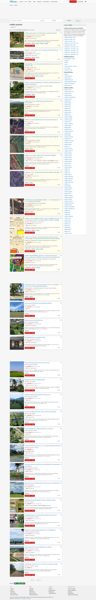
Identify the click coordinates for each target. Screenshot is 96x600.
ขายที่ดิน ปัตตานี (67, 229)
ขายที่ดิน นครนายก (68, 119)
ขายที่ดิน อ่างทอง (68, 99)
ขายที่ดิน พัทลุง (67, 227)
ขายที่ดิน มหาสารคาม (68, 150)
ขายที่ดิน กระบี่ (67, 210)
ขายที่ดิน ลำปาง (67, 165)
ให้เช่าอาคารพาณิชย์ (33, 594)
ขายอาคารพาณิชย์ (14, 594)
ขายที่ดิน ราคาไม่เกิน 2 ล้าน (69, 41)
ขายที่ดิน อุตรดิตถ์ (68, 167)
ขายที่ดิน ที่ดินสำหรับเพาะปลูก (70, 81)
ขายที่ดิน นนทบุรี (67, 93)
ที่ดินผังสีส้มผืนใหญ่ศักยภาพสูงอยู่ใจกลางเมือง (35, 337)
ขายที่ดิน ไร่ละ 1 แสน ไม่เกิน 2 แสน (71, 48)
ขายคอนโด (66, 60)
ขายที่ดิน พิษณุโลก (68, 187)
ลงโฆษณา (39, 1)
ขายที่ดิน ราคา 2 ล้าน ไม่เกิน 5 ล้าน (71, 43)
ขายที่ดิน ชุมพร (67, 220)
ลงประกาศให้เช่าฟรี (72, 590)
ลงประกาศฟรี (54, 1)
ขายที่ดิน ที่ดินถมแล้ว (68, 79)
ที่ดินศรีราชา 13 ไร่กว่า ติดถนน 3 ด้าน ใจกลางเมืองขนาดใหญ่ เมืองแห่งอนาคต (41, 50)
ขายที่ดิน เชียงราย (68, 174)
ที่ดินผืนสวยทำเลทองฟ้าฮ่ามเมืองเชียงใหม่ (34, 320)
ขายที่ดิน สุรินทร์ (67, 127)
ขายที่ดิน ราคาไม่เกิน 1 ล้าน (69, 39)
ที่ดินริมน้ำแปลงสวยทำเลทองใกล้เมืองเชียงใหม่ (35, 379)
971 (38, 579)
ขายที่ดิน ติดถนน (67, 78)
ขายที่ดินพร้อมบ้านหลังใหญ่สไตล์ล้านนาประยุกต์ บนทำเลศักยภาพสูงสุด (40, 500)
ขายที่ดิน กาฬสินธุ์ (68, 153)
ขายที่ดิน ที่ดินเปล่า (68, 76)
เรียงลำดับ (58, 30)
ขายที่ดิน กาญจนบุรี (68, 195)
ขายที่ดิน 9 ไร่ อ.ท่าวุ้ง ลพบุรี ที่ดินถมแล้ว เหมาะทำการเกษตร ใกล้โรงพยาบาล (41, 119)
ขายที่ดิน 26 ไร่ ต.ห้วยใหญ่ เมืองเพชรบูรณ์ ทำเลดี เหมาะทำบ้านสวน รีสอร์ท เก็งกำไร (42, 137)
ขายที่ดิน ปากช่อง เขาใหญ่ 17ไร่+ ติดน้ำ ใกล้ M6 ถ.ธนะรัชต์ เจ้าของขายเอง (41, 33)
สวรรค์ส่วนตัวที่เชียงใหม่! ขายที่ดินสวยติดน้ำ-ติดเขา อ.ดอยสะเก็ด (39, 428)
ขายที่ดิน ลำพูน (67, 163)
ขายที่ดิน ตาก (67, 184)
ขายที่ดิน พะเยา (67, 172)
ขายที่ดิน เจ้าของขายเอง (69, 83)
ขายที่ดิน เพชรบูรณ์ (68, 191)
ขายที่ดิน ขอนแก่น (68, 142)
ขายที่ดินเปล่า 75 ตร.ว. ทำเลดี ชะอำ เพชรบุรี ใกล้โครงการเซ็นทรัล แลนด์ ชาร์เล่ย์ (42, 172)
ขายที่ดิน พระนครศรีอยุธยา (69, 97)
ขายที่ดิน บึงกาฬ (67, 138)
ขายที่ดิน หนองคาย (68, 148)
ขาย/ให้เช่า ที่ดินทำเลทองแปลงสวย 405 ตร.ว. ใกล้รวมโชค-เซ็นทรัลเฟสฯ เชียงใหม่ (42, 445)
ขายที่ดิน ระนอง (67, 218)
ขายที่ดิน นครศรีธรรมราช (69, 208)
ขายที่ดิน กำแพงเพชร (68, 182)
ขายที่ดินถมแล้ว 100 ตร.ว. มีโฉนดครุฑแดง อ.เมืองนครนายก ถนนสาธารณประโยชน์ (39, 102)
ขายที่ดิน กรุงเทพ (68, 89)
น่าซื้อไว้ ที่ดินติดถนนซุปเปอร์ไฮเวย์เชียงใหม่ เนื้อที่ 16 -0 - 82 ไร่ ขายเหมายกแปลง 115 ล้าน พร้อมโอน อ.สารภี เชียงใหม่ (42, 200)
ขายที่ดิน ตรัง (67, 225)
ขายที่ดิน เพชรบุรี (67, 204)
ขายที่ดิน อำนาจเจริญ (68, 136)
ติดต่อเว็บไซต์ (70, 593)
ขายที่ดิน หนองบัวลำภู (69, 140)
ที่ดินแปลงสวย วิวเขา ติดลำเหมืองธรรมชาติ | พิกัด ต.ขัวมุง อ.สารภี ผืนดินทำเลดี (42, 483)
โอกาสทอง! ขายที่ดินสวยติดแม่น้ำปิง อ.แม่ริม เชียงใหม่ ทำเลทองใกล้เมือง (40, 411)
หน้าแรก (21, 1)
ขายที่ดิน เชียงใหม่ (68, 161)
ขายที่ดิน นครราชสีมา (68, 123)
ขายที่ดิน (15, 5)
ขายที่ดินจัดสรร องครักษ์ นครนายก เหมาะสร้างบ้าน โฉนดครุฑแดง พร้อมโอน (41, 564)
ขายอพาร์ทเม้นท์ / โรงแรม (69, 58)
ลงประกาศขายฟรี (71, 588)
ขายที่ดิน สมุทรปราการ (69, 91)
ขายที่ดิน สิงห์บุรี (67, 102)
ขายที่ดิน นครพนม (68, 157)
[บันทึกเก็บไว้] (61, 33)
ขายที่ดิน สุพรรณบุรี (68, 197)
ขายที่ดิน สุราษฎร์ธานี (68, 216)
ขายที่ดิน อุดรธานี (67, 144)
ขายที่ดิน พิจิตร (67, 189)
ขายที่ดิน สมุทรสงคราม (69, 203)
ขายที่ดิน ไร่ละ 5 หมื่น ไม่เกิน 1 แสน (71, 46)
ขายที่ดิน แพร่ (67, 169)
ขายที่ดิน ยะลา (67, 231)
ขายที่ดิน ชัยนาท (67, 104)
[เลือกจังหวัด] (11, 20)
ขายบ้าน (66, 64)
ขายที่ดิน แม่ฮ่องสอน (68, 176)
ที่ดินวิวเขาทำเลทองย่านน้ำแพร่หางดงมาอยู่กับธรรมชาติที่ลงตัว (38, 303)
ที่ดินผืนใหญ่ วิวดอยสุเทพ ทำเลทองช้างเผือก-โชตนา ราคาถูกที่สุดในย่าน (40, 530)
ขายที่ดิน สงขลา (67, 221)
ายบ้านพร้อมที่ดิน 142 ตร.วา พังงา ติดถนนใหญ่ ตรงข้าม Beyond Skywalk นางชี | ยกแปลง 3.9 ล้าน (42, 64)
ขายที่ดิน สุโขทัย (67, 186)
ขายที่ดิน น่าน (67, 170)
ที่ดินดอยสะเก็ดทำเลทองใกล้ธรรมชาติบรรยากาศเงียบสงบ (37, 362)
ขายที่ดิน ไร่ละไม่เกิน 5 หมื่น (69, 45)
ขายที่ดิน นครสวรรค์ (68, 178)
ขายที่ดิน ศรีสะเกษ (68, 129)
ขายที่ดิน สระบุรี (67, 106)
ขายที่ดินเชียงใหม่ (52, 593)
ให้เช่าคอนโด (32, 591)
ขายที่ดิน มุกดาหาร (68, 159)
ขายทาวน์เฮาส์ (67, 68)
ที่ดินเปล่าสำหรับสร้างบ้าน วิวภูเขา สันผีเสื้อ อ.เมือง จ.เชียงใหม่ (38, 547)
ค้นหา (34, 1)
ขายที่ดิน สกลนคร (68, 155)
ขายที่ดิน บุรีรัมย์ (67, 125)
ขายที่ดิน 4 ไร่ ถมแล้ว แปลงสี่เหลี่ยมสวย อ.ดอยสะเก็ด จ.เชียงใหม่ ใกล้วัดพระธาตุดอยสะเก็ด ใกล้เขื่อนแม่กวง (42, 83)
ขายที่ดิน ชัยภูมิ (67, 135)
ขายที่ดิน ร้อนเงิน (67, 85)
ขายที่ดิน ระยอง (67, 110)
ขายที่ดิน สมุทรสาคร (68, 201)
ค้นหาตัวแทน (46, 1)
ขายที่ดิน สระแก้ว (67, 121)
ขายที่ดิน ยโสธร (67, 133)
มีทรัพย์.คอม (12, 597)
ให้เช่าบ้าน (31, 590)
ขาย (25, 1)
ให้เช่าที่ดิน (31, 588)
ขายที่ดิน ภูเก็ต (67, 214)
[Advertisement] (48, 13)
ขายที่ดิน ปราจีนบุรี (68, 118)
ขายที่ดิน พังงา (67, 212)
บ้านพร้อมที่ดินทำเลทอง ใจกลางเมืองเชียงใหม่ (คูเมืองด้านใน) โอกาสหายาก (41, 515)
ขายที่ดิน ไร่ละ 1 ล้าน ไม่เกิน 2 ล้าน (71, 54)
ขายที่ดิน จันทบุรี (67, 112)
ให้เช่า (29, 1)
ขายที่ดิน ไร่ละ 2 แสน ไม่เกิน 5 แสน (71, 50)
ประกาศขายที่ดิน (52, 590)
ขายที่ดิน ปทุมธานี (68, 95)
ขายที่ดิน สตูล (67, 223)
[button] (47, 20)
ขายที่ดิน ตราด (67, 114)
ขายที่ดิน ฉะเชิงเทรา (68, 116)
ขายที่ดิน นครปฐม (68, 199)
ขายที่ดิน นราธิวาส (68, 233)
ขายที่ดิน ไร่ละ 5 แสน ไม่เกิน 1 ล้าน (71, 52)
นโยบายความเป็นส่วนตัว (73, 594)
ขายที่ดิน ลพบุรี (67, 101)
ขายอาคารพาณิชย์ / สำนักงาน (70, 66)
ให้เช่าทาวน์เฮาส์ (32, 593)
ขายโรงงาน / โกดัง (68, 70)
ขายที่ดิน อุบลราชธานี (68, 131)
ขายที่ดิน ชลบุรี (67, 108)
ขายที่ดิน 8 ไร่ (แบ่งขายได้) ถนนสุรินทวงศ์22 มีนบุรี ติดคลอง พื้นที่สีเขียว (40, 155)
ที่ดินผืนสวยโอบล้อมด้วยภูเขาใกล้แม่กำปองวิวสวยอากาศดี (37, 394)
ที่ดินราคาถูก (51, 591)
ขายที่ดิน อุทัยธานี (68, 180)
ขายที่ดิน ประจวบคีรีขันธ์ (69, 206)
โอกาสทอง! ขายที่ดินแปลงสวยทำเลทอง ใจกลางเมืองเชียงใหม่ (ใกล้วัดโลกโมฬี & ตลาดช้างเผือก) (42, 465)
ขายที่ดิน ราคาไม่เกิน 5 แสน (69, 37)
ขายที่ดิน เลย (67, 146)
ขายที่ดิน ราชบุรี (67, 193)
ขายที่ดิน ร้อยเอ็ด (67, 152)
